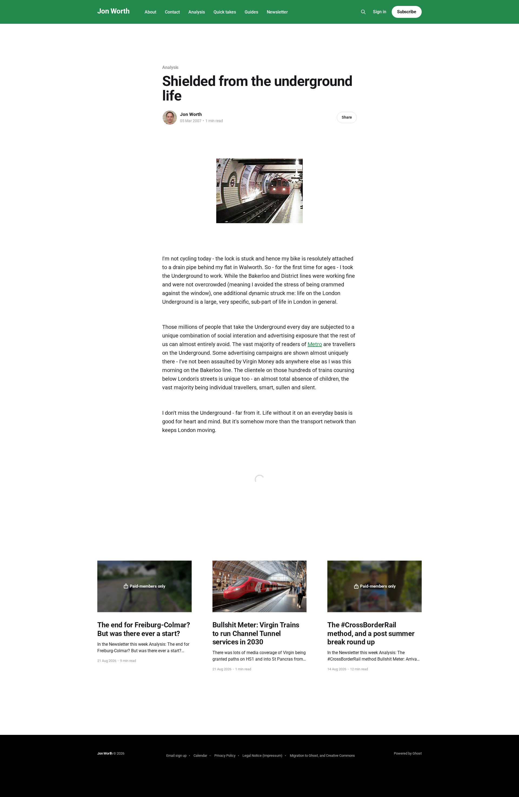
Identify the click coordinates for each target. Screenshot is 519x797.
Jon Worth (113, 11)
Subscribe (406, 11)
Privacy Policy (224, 756)
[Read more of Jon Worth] (169, 117)
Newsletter (277, 12)
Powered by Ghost (408, 753)
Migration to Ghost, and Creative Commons (322, 756)
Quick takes (225, 12)
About (150, 12)
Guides (251, 12)
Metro (315, 344)
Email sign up (176, 756)
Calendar (200, 756)
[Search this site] (363, 12)
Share (347, 117)
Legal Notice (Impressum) (262, 756)
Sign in (379, 11)
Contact (172, 12)
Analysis (196, 12)
